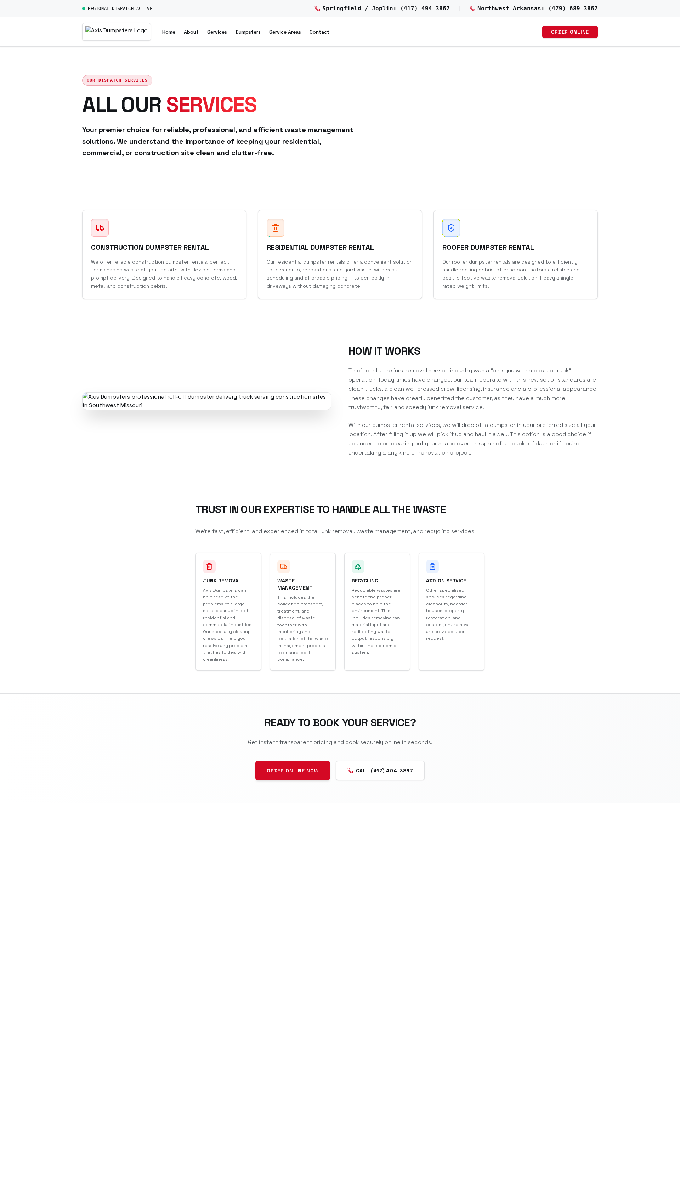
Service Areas (285, 32)
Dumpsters (248, 32)
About (191, 32)
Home (168, 32)
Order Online (570, 32)
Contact (319, 32)
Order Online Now (293, 770)
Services (217, 32)
